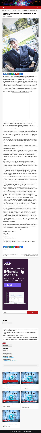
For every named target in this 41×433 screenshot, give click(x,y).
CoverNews (24, 431)
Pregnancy (5, 382)
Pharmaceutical (35, 401)
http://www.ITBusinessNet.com (7, 351)
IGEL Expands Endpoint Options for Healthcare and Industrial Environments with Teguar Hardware (20, 339)
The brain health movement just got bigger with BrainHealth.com (14, 335)
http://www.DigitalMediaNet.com (8, 357)
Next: (29, 254)
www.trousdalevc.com (13, 81)
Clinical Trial (23, 382)
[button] (3, 7)
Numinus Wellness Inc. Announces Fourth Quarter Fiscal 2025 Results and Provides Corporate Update (19, 333)
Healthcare (23, 401)
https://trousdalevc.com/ (29, 223)
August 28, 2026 (8, 388)
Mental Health (28, 382)
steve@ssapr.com (6, 234)
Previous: (10, 254)
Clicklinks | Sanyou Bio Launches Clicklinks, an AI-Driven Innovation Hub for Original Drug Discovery (20, 337)
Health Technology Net (20, 3)
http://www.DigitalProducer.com (7, 354)
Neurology (27, 401)
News (32, 382)
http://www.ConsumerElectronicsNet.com (9, 360)
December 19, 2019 (9, 16)
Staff (4, 16)
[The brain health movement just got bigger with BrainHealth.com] (11, 397)
